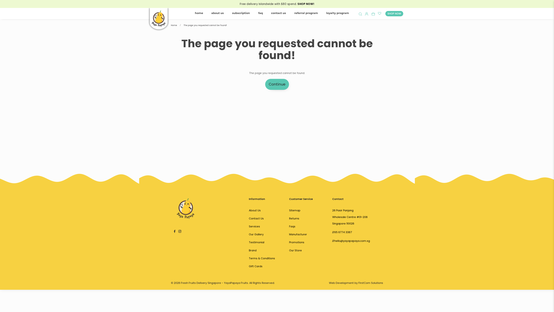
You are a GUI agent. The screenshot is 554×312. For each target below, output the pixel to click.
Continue (277, 84)
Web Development (341, 283)
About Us (255, 210)
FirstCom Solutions (370, 283)
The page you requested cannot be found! (205, 25)
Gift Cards (255, 266)
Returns (294, 218)
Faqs (292, 226)
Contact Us (256, 218)
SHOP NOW (394, 13)
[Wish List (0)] (379, 13)
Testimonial (256, 242)
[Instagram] (179, 231)
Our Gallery (256, 234)
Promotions (296, 242)
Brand (253, 250)
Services (254, 226)
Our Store (295, 250)
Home (174, 25)
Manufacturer (298, 234)
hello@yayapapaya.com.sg (352, 241)
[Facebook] (174, 231)
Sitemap (294, 210)
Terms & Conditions (262, 258)
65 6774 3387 (343, 232)
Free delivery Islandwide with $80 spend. (277, 4)
